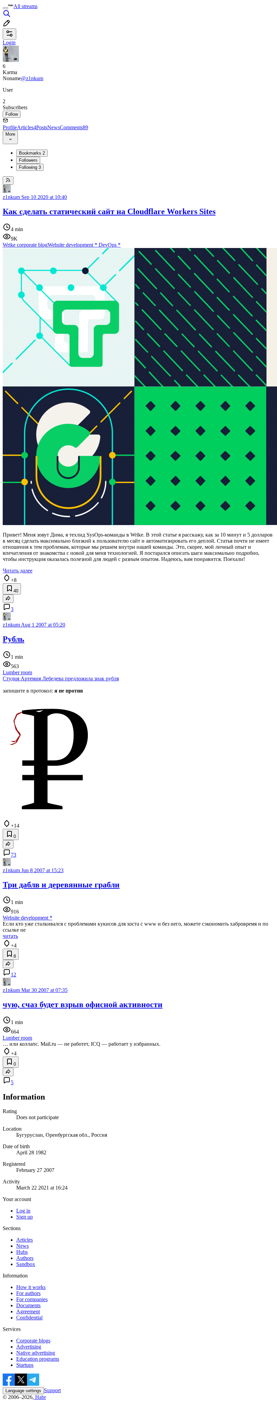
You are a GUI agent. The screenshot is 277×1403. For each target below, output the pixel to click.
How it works (31, 1287)
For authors (28, 1293)
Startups (24, 1365)
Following (30, 167)
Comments (74, 127)
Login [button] (9, 42)
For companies (32, 1299)
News (53, 127)
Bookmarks (32, 153)
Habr (40, 1397)
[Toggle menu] (5, 8)
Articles (26, 127)
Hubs (22, 1252)
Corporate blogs (33, 1340)
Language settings (23, 1390)
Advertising (28, 1347)
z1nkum (11, 197)
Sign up (24, 1217)
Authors (24, 1258)
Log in (23, 1211)
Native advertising (35, 1353)
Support (52, 1390)
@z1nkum (32, 78)
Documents (28, 1305)
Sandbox (25, 1264)
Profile (10, 127)
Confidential (29, 1317)
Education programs (37, 1359)
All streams (25, 6)
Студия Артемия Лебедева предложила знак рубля (61, 678)
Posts (41, 127)
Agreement (28, 1311)
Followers (28, 160)
